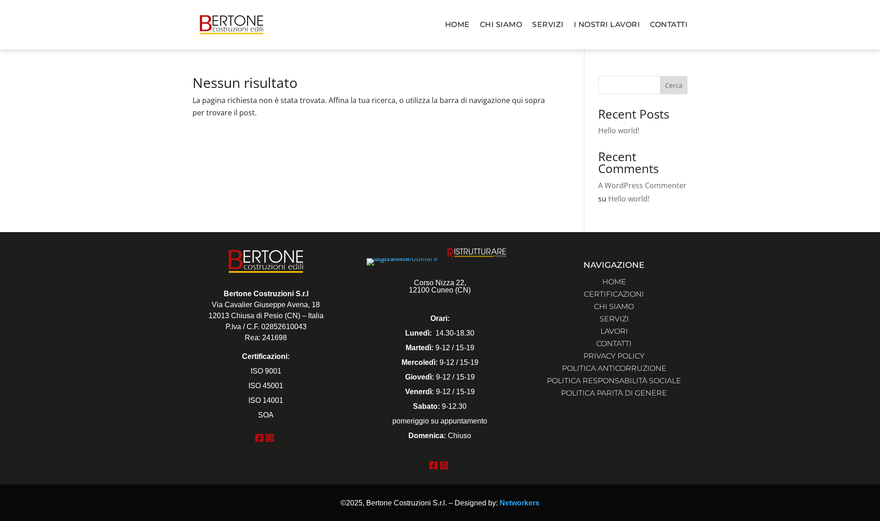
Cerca (673, 85)
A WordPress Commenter (642, 185)
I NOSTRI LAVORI (607, 24)
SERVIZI (548, 24)
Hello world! (618, 130)
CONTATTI (669, 24)
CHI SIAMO (501, 24)
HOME (457, 24)
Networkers (519, 503)
